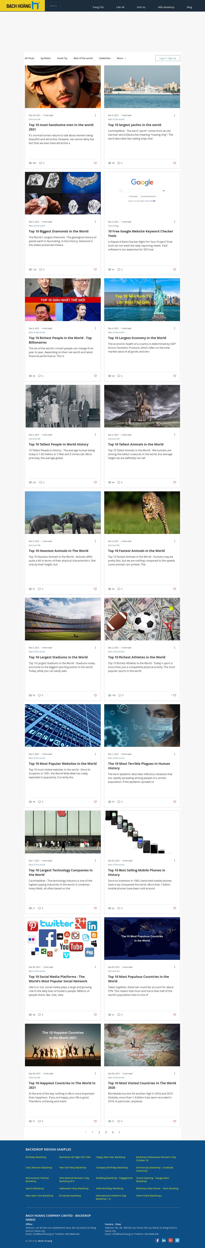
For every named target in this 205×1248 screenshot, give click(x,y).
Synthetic (46, 58)
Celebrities (105, 58)
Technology (113, 225)
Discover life (34, 119)
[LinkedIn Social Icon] (164, 1240)
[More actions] (96, 115)
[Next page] (119, 1132)
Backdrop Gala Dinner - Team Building (157, 1188)
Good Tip (62, 58)
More (120, 58)
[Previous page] (86, 1132)
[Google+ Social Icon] (170, 1240)
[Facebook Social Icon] (157, 1240)
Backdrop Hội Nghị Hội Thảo (75, 1157)
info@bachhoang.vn (43, 1233)
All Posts (29, 58)
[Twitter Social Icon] (177, 1240)
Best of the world (83, 58)
